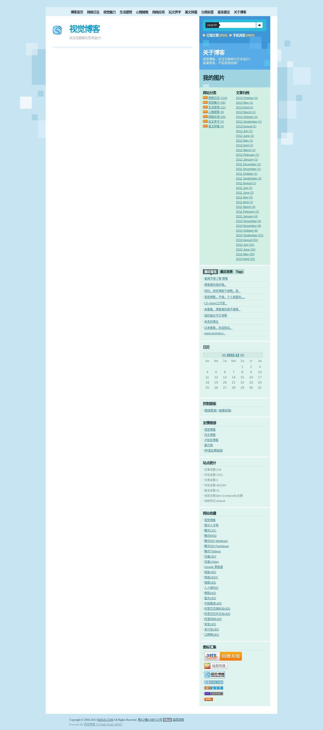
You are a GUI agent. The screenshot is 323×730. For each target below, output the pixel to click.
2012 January (247, 159)
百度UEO (210, 556)
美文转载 (191, 12)
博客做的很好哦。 (215, 285)
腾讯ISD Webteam (216, 541)
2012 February (247, 155)
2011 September (249, 178)
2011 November (248, 169)
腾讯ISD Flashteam (216, 546)
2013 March (246, 112)
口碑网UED (211, 634)
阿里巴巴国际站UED (217, 608)
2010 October (247, 230)
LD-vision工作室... (215, 303)
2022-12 (233, 355)
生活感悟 (126, 12)
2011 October (247, 173)
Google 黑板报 (213, 567)
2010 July (245, 244)
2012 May (244, 140)
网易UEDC (211, 577)
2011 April (244, 202)
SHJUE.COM (105, 719)
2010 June (246, 249)
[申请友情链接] (213, 450)
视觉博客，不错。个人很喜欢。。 (224, 297)
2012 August (246, 126)
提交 (259, 25)
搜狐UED (210, 582)
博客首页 (77, 12)
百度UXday (211, 562)
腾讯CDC (210, 530)
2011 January (247, 216)
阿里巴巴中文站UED (217, 614)
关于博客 (240, 12)
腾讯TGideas (212, 551)
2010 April (245, 259)
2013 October (247, 98)
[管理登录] (210, 410)
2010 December (248, 221)
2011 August (246, 183)
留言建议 (224, 12)
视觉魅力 (109, 12)
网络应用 (158, 12)
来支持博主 (211, 321)
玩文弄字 (175, 12)
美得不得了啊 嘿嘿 (216, 278)
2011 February (247, 211)
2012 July (244, 131)
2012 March (246, 150)
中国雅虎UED (213, 603)
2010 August (247, 240)
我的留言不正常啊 (215, 315)
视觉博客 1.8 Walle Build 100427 (103, 724)
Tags (239, 271)
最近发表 (226, 271)
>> (242, 355)
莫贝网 (208, 445)
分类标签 (207, 12)
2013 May (244, 102)
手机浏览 (239, 35)
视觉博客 (84, 29)
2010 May (245, 254)
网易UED (210, 572)
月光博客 (210, 435)
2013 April (244, 107)
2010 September (249, 235)
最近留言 (210, 271)
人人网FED (211, 588)
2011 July (244, 188)
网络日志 (93, 12)
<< (224, 355)
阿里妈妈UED (213, 619)
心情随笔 (142, 12)
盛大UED (210, 598)
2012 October (247, 117)
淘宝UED (210, 624)
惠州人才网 (211, 525)
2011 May (244, 197)
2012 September (249, 121)
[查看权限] (224, 410)
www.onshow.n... (215, 333)
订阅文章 (212, 35)
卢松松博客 (211, 440)
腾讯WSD (210, 535)
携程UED (210, 593)
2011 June (245, 192)
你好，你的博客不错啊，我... (222, 291)
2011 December (248, 164)
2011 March (245, 207)
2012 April (244, 145)
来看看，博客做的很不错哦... (222, 309)
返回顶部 (178, 719)
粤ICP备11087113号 (150, 719)
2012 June (245, 136)
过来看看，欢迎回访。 (218, 328)
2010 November (248, 226)
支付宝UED (211, 629)
